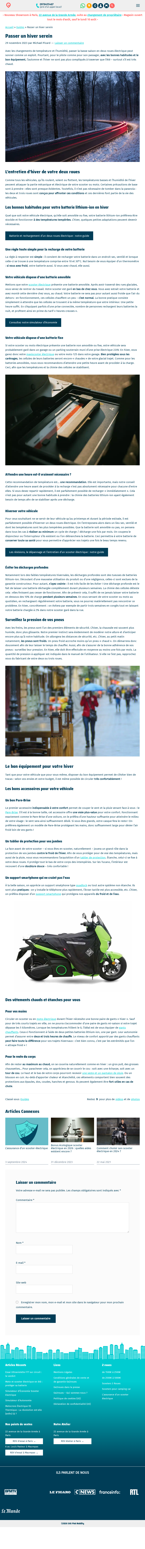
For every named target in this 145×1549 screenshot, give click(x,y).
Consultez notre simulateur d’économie (33, 322)
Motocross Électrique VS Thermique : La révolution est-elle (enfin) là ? (23, 1410)
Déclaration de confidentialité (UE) (72, 1404)
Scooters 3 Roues (111, 1383)
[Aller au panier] (106, 5)
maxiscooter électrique (40, 354)
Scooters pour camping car (116, 1389)
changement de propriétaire (104, 15)
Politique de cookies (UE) (67, 1398)
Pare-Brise (11, 812)
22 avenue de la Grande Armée (57, 15)
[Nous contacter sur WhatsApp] (82, 5)
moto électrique (46, 1019)
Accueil (9, 27)
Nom (20, 1242)
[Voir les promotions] (89, 5)
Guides (20, 27)
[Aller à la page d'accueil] (19, 7)
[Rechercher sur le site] (112, 5)
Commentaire (25, 1200)
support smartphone (48, 894)
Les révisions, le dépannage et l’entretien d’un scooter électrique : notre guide (56, 552)
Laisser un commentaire (69, 43)
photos (135, 1099)
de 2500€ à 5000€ (111, 1377)
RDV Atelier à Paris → (72, 1441)
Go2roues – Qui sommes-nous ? (70, 1392)
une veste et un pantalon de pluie (102, 1073)
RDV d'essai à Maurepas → (24, 1452)
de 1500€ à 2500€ (111, 1372)
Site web (21, 1282)
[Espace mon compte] (100, 5)
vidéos (119, 1099)
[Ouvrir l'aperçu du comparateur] (95, 5)
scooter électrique (39, 284)
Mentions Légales (63, 1372)
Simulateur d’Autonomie (18, 1400)
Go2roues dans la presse (67, 1387)
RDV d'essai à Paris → (24, 1441)
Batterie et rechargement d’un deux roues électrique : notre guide (49, 235)
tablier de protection (93, 857)
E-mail (20, 1262)
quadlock (81, 885)
